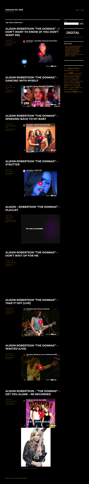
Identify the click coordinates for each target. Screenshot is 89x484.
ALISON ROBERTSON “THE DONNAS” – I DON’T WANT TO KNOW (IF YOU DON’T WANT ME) (32, 32)
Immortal (66, 82)
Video (15, 41)
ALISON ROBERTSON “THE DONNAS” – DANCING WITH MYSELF (31, 79)
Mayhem (66, 85)
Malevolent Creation (71, 84)
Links (82, 10)
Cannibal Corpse (71, 76)
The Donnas (7, 130)
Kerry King (77, 82)
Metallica (74, 85)
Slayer (71, 89)
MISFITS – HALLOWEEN (70, 55)
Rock (12, 41)
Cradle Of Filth (67, 77)
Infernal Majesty (72, 82)
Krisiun (65, 84)
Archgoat (66, 73)
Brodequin (72, 75)
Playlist (6, 218)
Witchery (80, 92)
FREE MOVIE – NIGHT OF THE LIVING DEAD (74, 54)
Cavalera (77, 76)
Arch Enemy (76, 70)
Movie (65, 87)
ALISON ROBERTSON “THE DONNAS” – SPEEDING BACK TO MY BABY (31, 117)
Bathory (75, 73)
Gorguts (81, 81)
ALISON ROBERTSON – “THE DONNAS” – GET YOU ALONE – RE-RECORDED (32, 392)
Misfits (78, 85)
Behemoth (80, 73)
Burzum (66, 76)
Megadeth (70, 85)
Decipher (66, 79)
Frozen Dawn (76, 81)
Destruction (70, 79)
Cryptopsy (72, 77)
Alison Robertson (9, 43)
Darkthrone (77, 78)
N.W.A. (68, 87)
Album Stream (73, 68)
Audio (6, 125)
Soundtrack (75, 89)
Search (65, 21)
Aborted (65, 68)
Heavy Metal (8, 41)
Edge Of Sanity (66, 81)
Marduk (78, 84)
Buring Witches (78, 75)
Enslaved (72, 81)
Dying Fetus (76, 79)
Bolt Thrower (66, 75)
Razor (81, 87)
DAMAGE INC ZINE (14, 10)
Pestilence (72, 87)
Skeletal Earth (66, 89)
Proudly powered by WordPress (20, 478)
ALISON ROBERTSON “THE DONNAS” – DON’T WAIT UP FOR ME (31, 254)
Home (77, 10)
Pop (12, 87)
